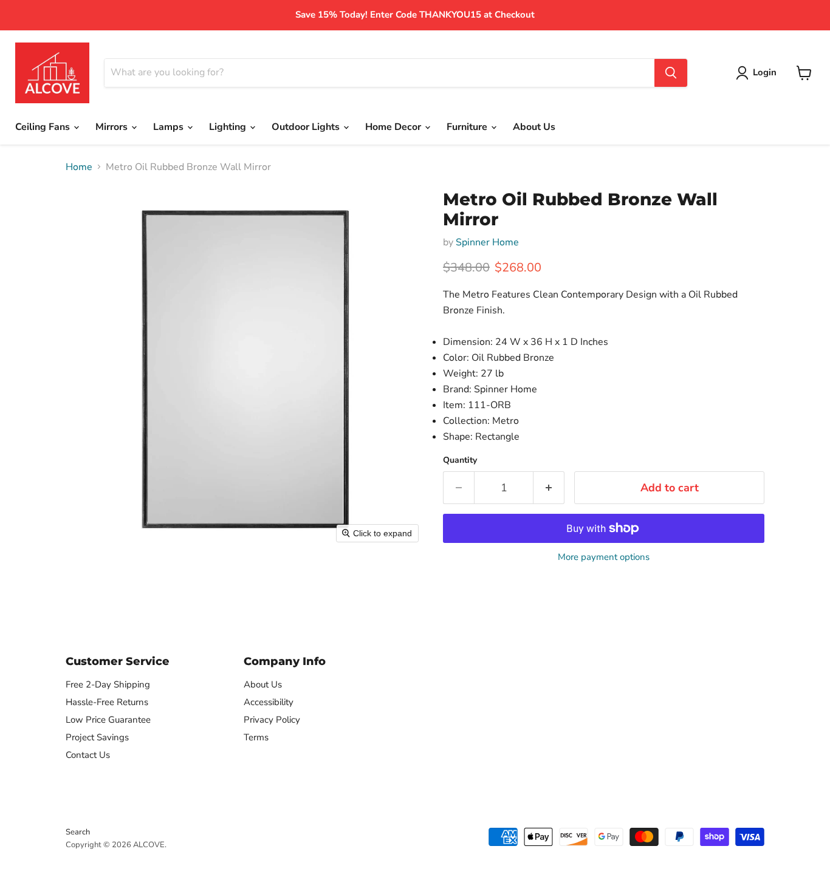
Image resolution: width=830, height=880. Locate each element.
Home (79, 167)
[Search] (670, 73)
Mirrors (112, 127)
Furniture (468, 127)
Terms (256, 737)
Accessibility (268, 702)
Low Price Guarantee (108, 720)
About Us (534, 127)
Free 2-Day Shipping (108, 684)
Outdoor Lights (307, 127)
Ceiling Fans (43, 127)
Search (78, 832)
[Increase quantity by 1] (548, 488)
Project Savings (97, 737)
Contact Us (88, 755)
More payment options (604, 557)
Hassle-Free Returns (107, 702)
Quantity (460, 460)
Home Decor (394, 127)
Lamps (169, 127)
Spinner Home (487, 242)
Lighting (229, 127)
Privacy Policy (272, 720)
